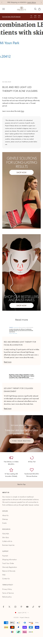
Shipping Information (9, 559)
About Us (5, 515)
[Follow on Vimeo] (39, 607)
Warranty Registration (9, 567)
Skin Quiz (5, 537)
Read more (7, 362)
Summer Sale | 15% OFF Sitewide (11, 17)
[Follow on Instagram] (15, 607)
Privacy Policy (7, 589)
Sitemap (5, 519)
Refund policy (7, 597)
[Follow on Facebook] (3, 607)
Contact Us (6, 578)
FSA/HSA (5, 533)
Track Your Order (8, 563)
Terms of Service (8, 593)
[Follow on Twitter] (9, 607)
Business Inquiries (8, 545)
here (22, 111)
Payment (5, 556)
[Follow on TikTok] (33, 607)
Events (4, 523)
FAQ (3, 575)
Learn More (31, 2)
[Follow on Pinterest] (21, 607)
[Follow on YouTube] (27, 607)
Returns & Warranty (8, 571)
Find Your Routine (21, 441)
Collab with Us (7, 541)
